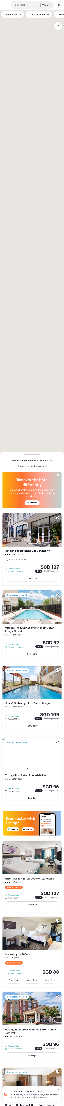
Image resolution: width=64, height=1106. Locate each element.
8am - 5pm (32, 980)
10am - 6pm (32, 904)
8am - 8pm (13, 980)
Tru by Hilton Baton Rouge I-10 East (32, 771)
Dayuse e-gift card (28, 1094)
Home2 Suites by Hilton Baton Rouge (32, 699)
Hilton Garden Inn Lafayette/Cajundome (32, 876)
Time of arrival (10, 14)
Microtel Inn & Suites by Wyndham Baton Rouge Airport (32, 625)
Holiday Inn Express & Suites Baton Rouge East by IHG (32, 1027)
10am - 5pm (32, 726)
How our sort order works (30, 466)
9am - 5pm (32, 578)
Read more (32, 502)
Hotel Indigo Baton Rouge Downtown (32, 549)
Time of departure (37, 14)
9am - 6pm (32, 654)
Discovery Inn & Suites (32, 952)
